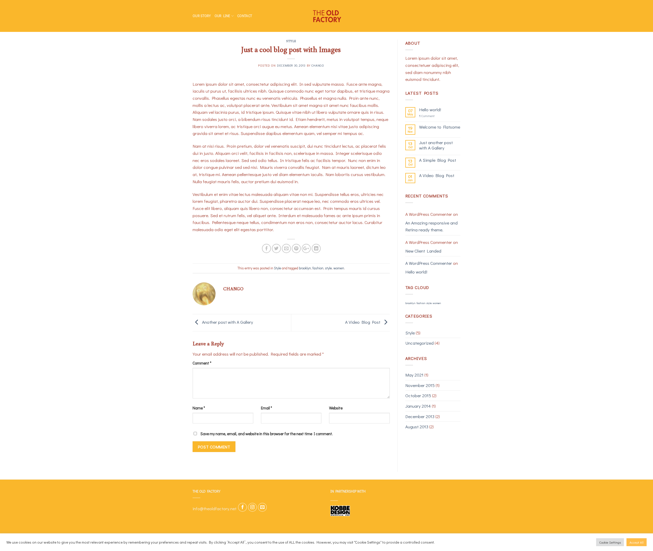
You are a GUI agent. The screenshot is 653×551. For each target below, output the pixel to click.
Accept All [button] (637, 542)
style (328, 268)
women (338, 268)
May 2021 (414, 375)
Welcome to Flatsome (439, 127)
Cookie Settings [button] (610, 542)
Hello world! (430, 109)
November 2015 (420, 385)
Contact (244, 16)
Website (336, 407)
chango (317, 65)
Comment (202, 363)
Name (199, 407)
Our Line (222, 16)
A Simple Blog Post (437, 160)
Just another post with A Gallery (436, 145)
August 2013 (416, 427)
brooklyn (305, 268)
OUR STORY (202, 16)
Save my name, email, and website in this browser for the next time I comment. (266, 433)
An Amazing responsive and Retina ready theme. (431, 226)
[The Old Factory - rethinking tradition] (326, 16)
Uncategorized (419, 343)
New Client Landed (423, 251)
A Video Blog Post (363, 322)
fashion (317, 268)
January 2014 (418, 406)
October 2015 (418, 395)
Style (291, 41)
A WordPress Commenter (428, 263)
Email (266, 407)
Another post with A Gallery (227, 322)
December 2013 (419, 416)
